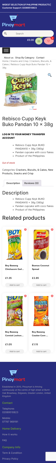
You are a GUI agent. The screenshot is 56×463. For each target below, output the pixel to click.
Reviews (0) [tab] (31, 183)
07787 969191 (10, 421)
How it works (9, 434)
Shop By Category (24, 57)
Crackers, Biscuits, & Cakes (31, 169)
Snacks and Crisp (19, 61)
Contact (40, 57)
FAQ (4, 440)
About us (8, 57)
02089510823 (10, 412)
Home (5, 61)
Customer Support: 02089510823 (19, 7)
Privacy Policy (10, 458)
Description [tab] (13, 183)
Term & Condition (12, 452)
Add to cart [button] (14, 286)
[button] (25, 229)
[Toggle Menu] (6, 50)
